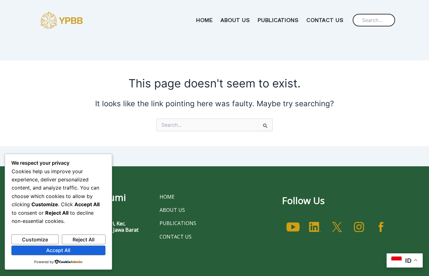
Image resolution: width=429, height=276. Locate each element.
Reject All (84, 239)
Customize (35, 239)
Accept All (58, 250)
